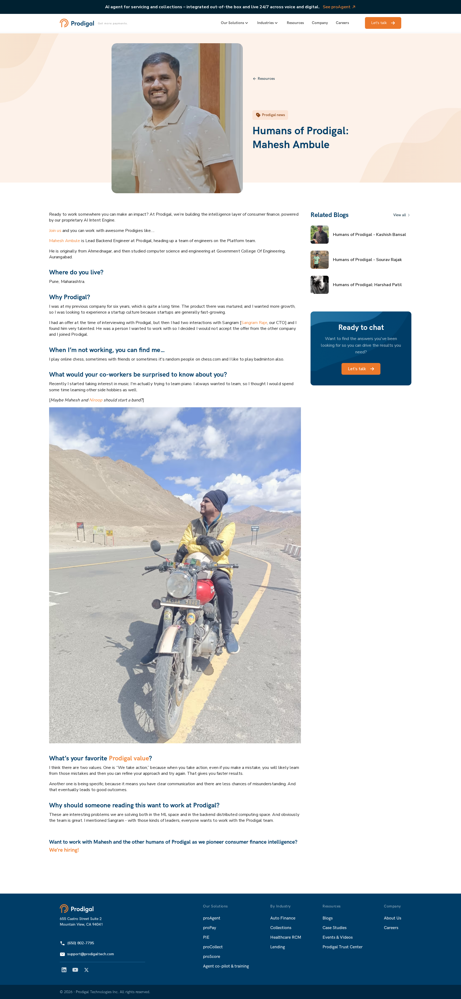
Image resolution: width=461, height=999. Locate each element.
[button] (235, 23)
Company (320, 23)
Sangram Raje (254, 323)
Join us (55, 231)
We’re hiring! (64, 850)
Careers (342, 23)
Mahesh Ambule (64, 241)
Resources (295, 23)
